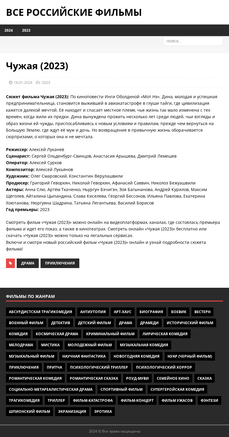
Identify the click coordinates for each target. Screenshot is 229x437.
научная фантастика (84, 356)
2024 (8, 30)
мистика (50, 344)
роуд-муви (137, 378)
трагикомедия (24, 400)
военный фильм (26, 322)
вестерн (202, 311)
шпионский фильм (29, 411)
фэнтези (209, 400)
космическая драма (57, 333)
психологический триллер (99, 367)
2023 (26, 30)
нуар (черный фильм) (190, 356)
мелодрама (21, 344)
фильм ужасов (177, 400)
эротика (103, 411)
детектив (60, 322)
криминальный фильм (110, 333)
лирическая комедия (165, 333)
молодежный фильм (90, 344)
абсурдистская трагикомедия (40, 311)
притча (54, 367)
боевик (178, 311)
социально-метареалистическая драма (50, 389)
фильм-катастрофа (93, 400)
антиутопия (93, 311)
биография (151, 311)
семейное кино (173, 378)
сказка (204, 378)
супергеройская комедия (177, 389)
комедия (18, 333)
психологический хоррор (164, 367)
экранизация (72, 411)
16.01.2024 (23, 82)
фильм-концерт (137, 400)
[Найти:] (193, 41)
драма (27, 263)
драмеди (149, 322)
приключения (60, 263)
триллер (56, 400)
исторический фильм (190, 322)
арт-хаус (122, 311)
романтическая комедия (35, 378)
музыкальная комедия (144, 344)
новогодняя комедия (137, 356)
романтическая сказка (94, 378)
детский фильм (94, 322)
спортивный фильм (121, 389)
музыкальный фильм (31, 356)
